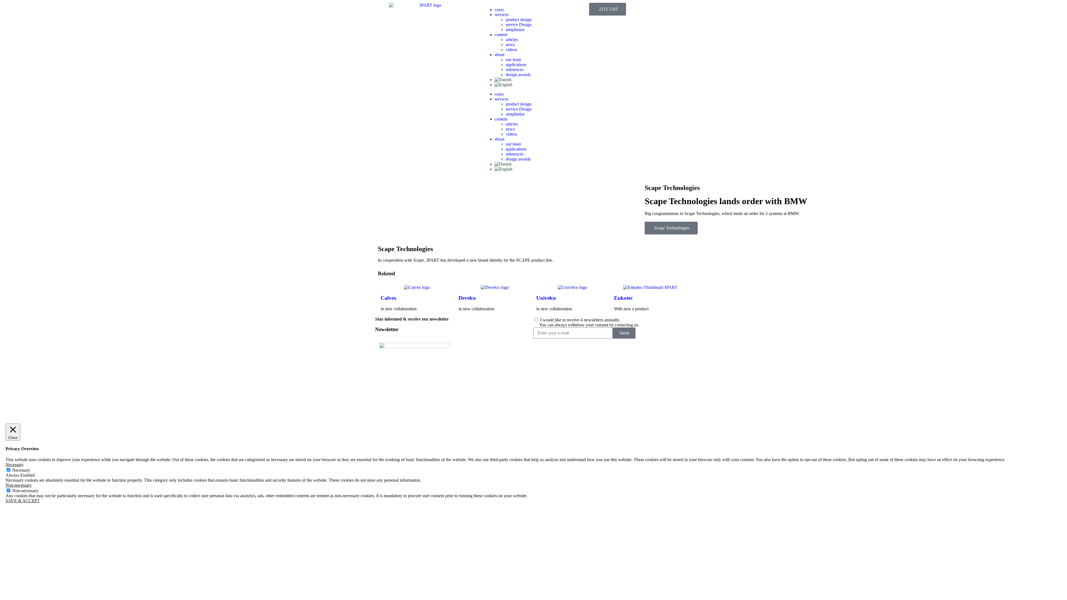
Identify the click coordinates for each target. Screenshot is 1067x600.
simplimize (515, 29)
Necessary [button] (15, 464)
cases (499, 9)
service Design (519, 24)
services (501, 14)
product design (519, 19)
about (499, 54)
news (510, 44)
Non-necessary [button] (19, 485)
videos (511, 49)
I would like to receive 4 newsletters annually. (589, 322)
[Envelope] (654, 365)
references (514, 69)
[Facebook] (639, 365)
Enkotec (623, 298)
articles (512, 39)
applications (516, 64)
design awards (518, 74)
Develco (467, 298)
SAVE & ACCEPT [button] (23, 500)
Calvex (389, 298)
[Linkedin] (624, 365)
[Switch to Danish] (503, 79)
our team (513, 59)
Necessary (21, 470)
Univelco (546, 298)
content (501, 34)
